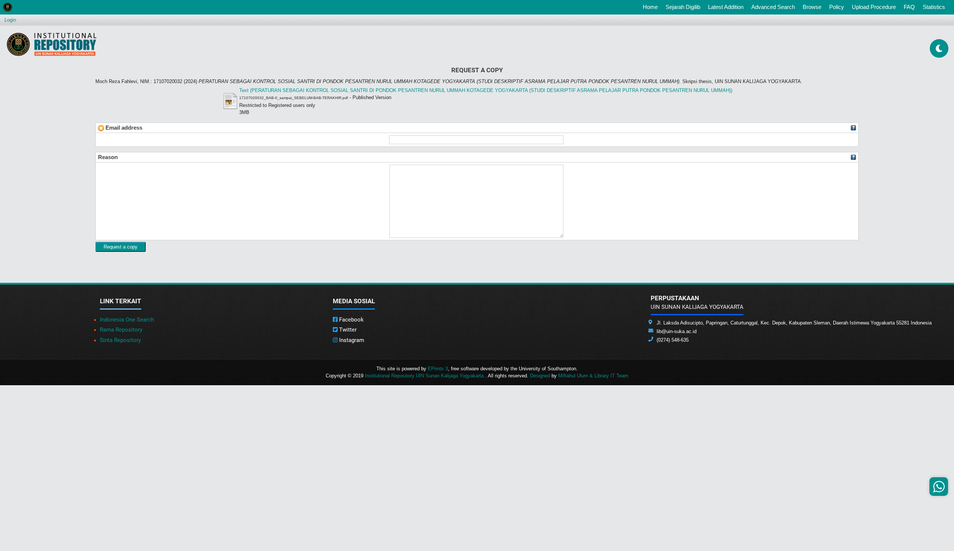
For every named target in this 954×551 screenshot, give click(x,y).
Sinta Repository (120, 340)
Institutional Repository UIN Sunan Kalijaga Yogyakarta (425, 376)
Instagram (351, 340)
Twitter (347, 329)
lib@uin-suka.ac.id (676, 331)
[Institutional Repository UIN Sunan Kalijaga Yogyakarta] (51, 44)
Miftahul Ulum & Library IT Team (593, 376)
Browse (812, 7)
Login (10, 20)
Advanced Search (773, 7)
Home (652, 6)
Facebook (351, 319)
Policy (836, 7)
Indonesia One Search (127, 319)
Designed (540, 376)
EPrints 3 (438, 368)
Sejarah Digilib (683, 7)
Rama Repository (121, 329)
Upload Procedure (874, 7)
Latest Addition (725, 7)
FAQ (909, 7)
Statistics (934, 7)
